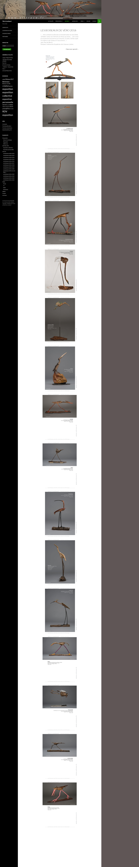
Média (82, 21)
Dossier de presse (6, 33)
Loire (8, 104)
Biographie (5, 142)
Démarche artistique (7, 140)
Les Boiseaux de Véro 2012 (8, 161)
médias (11, 104)
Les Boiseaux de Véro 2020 (8, 168)
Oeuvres (67, 21)
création (5, 86)
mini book (4, 195)
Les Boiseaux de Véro (7, 30)
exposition (7, 89)
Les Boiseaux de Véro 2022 (8, 174)
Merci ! (3, 68)
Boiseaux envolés (6, 83)
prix (7, 108)
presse (4, 108)
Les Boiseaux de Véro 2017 (8, 163)
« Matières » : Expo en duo (7, 66)
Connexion (4, 124)
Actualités (50, 21)
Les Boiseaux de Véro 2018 (8, 165)
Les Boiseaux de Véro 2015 (8, 155)
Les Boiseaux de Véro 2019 (8, 167)
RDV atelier (11, 108)
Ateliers (88, 21)
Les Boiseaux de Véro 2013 (8, 159)
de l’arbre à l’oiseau (6, 65)
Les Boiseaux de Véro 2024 (8, 178)
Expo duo (4, 63)
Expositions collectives (8, 147)
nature (11, 106)
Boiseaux (5, 82)
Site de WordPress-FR (7, 129)
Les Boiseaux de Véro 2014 (8, 157)
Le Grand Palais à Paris (7, 70)
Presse (4, 183)
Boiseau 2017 (10, 79)
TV (3, 185)
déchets (11, 86)
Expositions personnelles (8, 149)
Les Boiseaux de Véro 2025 (8, 180)
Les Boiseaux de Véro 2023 (8, 176)
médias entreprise (5, 106)
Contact (94, 21)
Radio (4, 187)
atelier (3, 79)
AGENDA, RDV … (75, 21)
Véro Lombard (6, 21)
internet (4, 104)
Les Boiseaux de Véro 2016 (8, 153)
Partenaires (5, 36)
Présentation (58, 21)
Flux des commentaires (7, 128)
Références (5, 143)
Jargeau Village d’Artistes (7, 57)
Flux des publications (6, 126)
